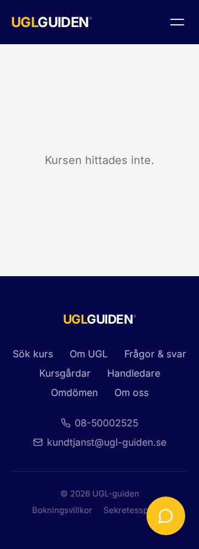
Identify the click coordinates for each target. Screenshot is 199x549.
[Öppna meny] (177, 22)
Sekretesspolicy (135, 510)
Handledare (133, 373)
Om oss (131, 392)
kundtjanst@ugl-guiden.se (106, 442)
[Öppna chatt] (165, 516)
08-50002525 (106, 423)
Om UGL (89, 354)
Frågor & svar (155, 354)
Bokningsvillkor (62, 510)
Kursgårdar (65, 373)
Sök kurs (33, 354)
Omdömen (74, 392)
